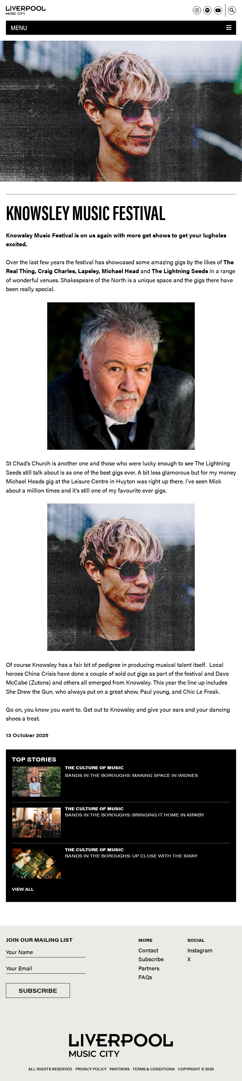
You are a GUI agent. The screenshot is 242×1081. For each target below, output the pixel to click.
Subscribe (38, 990)
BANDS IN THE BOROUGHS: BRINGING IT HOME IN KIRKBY (134, 814)
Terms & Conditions (154, 1069)
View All (23, 889)
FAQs (145, 977)
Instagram (199, 950)
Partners (148, 968)
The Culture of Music (94, 767)
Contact (148, 950)
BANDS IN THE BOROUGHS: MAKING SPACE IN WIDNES (131, 775)
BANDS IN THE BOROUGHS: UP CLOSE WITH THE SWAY (131, 855)
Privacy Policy (91, 1069)
